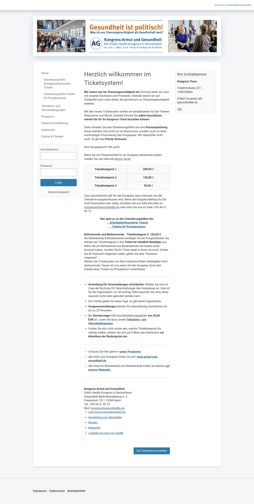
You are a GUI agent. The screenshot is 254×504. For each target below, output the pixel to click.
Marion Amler (122, 159)
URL (179, 109)
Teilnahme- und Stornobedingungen (53, 107)
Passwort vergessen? (58, 192)
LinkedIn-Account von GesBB (105, 433)
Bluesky (93, 422)
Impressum (48, 130)
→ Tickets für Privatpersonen (127, 226)
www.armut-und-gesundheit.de (106, 412)
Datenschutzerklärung (54, 123)
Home (45, 73)
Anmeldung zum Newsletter (105, 417)
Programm (47, 116)
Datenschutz (57, 491)
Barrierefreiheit (76, 491)
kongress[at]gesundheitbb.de (101, 207)
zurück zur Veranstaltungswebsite (233, 5)
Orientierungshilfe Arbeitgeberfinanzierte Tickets (57, 83)
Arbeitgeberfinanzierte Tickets (128, 222)
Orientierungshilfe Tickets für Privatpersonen (59, 96)
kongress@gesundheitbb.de (108, 408)
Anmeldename (49, 149)
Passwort (46, 166)
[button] (152, 450)
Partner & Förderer (52, 136)
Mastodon (94, 427)
